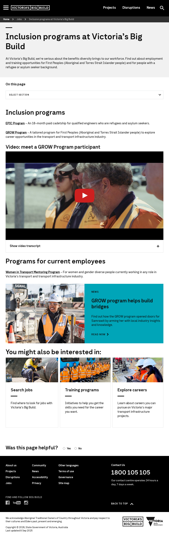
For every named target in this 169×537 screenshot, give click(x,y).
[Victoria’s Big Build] (30, 7)
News (151, 7)
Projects (109, 7)
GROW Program (16, 132)
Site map (63, 483)
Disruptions (131, 7)
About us (11, 465)
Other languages (68, 465)
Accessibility (40, 477)
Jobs (9, 483)
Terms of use (66, 471)
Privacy (36, 483)
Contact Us (118, 465)
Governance (65, 477)
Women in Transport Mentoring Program (33, 272)
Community (39, 465)
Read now (98, 334)
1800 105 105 (130, 473)
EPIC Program (15, 123)
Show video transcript (25, 246)
